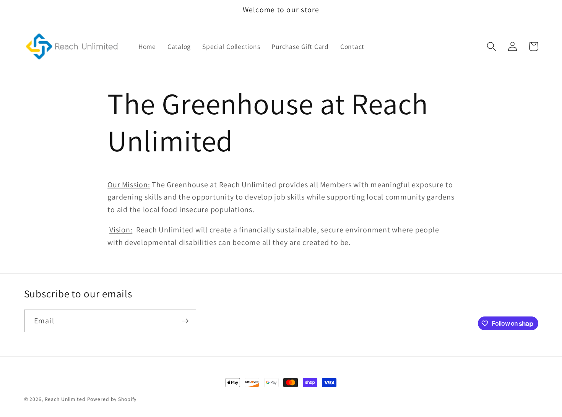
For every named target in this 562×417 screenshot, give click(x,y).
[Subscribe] (185, 321)
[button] (491, 46)
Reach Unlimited (65, 399)
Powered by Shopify (112, 399)
